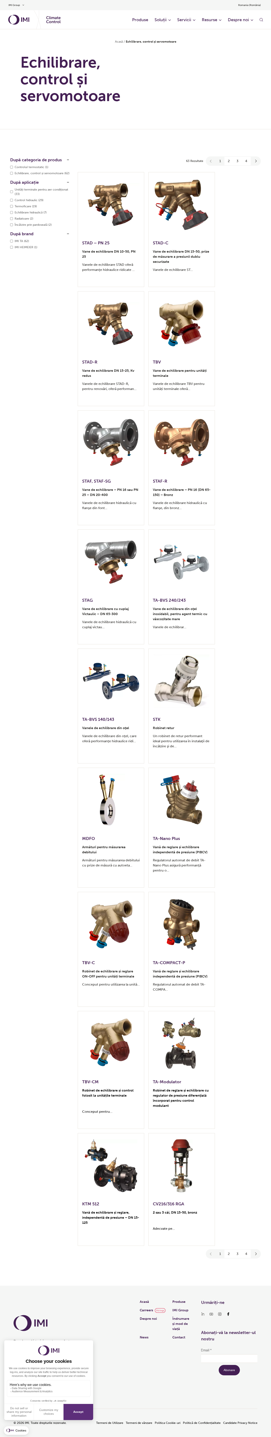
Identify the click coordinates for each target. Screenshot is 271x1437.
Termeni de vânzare (139, 1423)
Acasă (119, 41)
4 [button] (246, 161)
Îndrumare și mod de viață (180, 1324)
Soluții (161, 19)
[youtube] (211, 1314)
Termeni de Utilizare (109, 1423)
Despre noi (238, 19)
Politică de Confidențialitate (202, 1423)
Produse (140, 19)
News (144, 1337)
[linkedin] (203, 1314)
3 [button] (237, 161)
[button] (210, 161)
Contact (178, 1337)
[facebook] (228, 1314)
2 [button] (229, 161)
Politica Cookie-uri (167, 1423)
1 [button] (220, 161)
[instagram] (219, 1314)
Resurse (209, 19)
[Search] (261, 19)
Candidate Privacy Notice (240, 1423)
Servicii (184, 19)
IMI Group (180, 1310)
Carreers (146, 1310)
